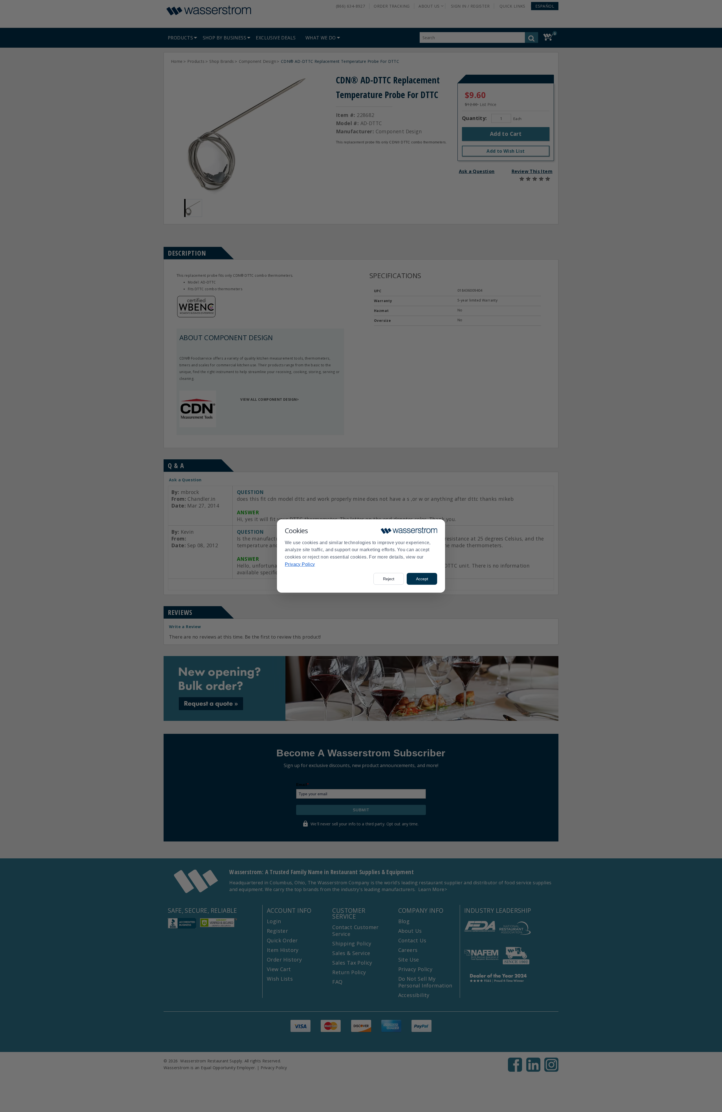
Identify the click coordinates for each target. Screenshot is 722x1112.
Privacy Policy (300, 564)
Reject (388, 579)
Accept (422, 579)
